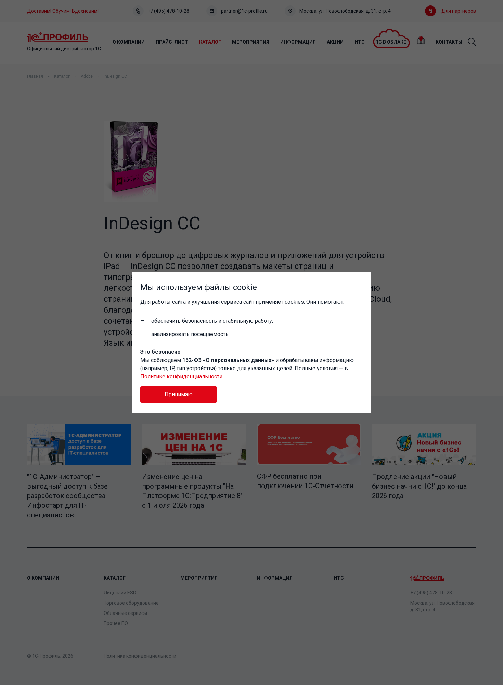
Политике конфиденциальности (181, 376)
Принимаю (179, 394)
